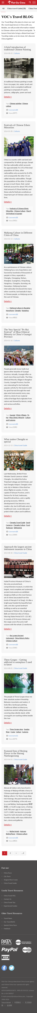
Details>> (8, 97)
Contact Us (7, 899)
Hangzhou (25, 311)
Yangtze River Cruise (11, 880)
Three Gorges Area (16, 729)
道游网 (9, 1005)
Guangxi (12, 415)
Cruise (13, 732)
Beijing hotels (14, 831)
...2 (23, 853)
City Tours (7, 876)
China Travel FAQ (9, 896)
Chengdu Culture (19, 525)
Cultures (17, 53)
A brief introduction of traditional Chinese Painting (17, 48)
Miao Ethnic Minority (16, 418)
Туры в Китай (6, 1002)
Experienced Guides (10, 906)
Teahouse (9, 528)
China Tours (8, 873)
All (3, 8)
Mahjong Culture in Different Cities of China (18, 233)
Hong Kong (10, 311)
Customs (25, 732)
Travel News (8, 918)
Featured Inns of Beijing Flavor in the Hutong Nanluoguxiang (15, 753)
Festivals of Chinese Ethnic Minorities (17, 126)
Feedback (7, 929)
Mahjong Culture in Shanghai (20, 308)
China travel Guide (20, 446)
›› (16, 853)
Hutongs (23, 831)
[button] (18, 2)
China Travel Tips (9, 902)
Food (28, 525)
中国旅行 (17, 1002)
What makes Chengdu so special (16, 440)
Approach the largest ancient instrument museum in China (18, 547)
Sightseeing (18, 528)
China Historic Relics (22, 638)
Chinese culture (21, 834)
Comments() (13, 110)
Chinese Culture (19, 211)
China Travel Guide (10, 883)
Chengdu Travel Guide (17, 523)
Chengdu (18, 311)
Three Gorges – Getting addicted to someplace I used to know (18, 662)
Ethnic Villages (21, 415)
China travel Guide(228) (16, 8)
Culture (18, 732)
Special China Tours (10, 925)
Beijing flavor (10, 834)
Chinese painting (15, 104)
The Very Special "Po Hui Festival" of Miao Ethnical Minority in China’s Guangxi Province (18, 333)
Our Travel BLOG (9, 922)
